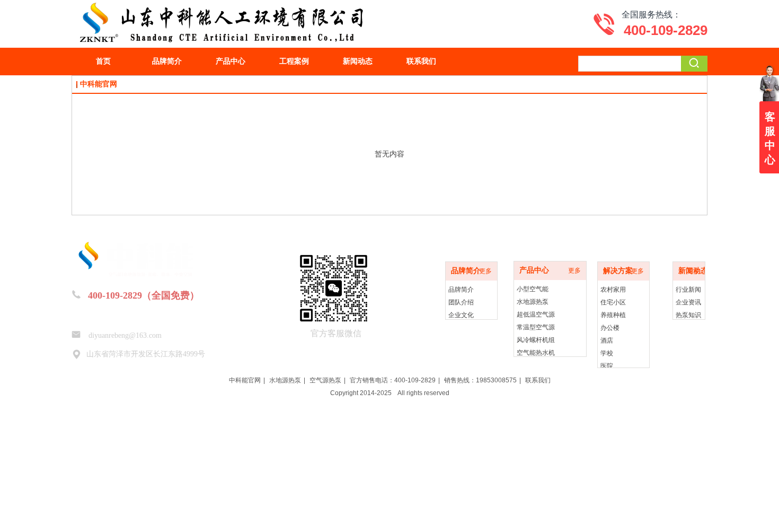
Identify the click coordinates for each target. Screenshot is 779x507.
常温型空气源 (536, 327)
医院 (606, 366)
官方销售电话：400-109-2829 (393, 380)
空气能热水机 (536, 352)
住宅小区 (613, 302)
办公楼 (609, 327)
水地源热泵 (532, 301)
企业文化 (461, 315)
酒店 (606, 340)
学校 (606, 353)
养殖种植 (613, 315)
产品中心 (534, 270)
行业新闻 (688, 289)
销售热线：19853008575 (480, 380)
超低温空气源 (536, 314)
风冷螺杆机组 (536, 340)
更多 (485, 271)
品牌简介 (466, 271)
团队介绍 (461, 302)
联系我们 (538, 380)
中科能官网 (245, 380)
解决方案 (618, 271)
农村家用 (613, 289)
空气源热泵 (325, 380)
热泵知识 (688, 315)
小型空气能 (532, 289)
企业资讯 (688, 302)
